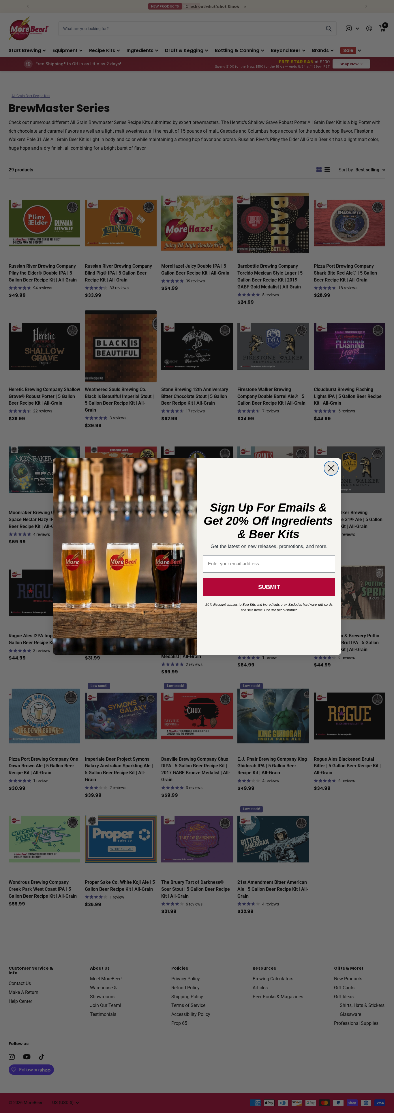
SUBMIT (269, 587)
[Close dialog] (331, 468)
